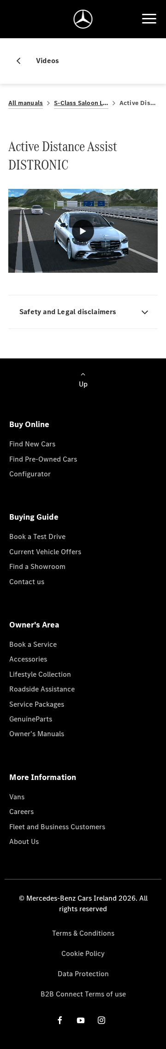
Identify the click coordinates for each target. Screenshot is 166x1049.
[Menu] (149, 18)
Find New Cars (32, 444)
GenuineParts (30, 719)
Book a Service (33, 644)
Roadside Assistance (42, 689)
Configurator (30, 474)
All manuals (25, 103)
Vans (16, 797)
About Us (24, 841)
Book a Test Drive (37, 536)
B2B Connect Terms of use (83, 994)
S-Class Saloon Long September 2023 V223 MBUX (81, 103)
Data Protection (83, 974)
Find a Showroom (37, 566)
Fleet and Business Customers (57, 827)
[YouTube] (80, 1020)
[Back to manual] (22, 61)
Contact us (26, 581)
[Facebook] (59, 1020)
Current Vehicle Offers (45, 552)
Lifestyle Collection (40, 674)
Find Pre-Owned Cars (43, 459)
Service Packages (36, 704)
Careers (21, 811)
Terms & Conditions (83, 933)
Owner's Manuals (36, 733)
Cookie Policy (83, 953)
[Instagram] (101, 1020)
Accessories (28, 659)
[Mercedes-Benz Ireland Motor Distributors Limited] (83, 19)
